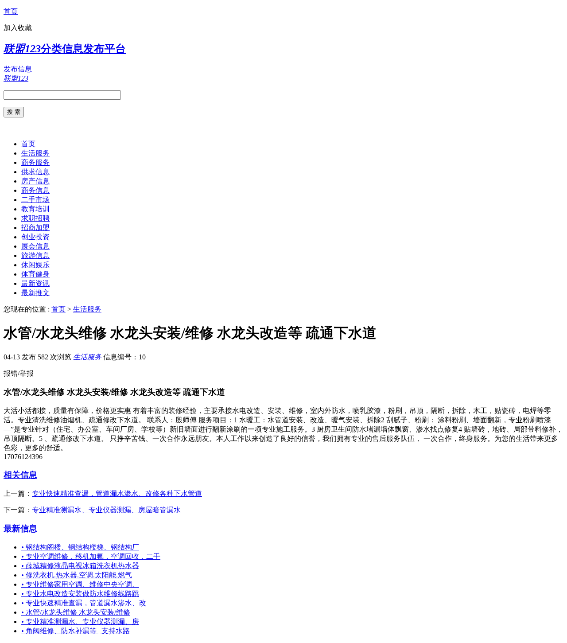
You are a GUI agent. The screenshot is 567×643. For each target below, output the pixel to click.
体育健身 (35, 274)
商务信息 (35, 190)
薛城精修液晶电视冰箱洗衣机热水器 (80, 565)
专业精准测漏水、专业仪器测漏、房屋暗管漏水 (106, 510)
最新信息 (20, 528)
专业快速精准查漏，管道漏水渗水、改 (83, 603)
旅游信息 (35, 255)
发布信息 (18, 69)
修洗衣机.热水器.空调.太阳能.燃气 (76, 575)
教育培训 (35, 209)
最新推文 (35, 292)
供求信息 (35, 171)
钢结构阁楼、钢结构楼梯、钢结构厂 (80, 547)
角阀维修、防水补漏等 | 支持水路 (75, 631)
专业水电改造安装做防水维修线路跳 (80, 593)
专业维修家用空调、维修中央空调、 (80, 584)
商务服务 (35, 162)
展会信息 (35, 246)
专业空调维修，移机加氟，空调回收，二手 (90, 556)
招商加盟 (35, 227)
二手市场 (35, 199)
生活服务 (35, 153)
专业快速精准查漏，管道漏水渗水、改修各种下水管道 (117, 493)
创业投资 (35, 237)
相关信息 (20, 474)
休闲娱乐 (35, 265)
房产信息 (35, 181)
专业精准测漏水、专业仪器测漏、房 (80, 621)
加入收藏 (18, 27)
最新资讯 (35, 283)
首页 (11, 11)
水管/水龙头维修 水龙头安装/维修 (75, 612)
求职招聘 (35, 218)
